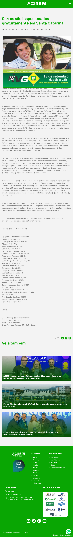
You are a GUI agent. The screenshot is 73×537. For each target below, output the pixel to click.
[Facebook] (66, 338)
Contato (35, 475)
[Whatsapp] (68, 532)
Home (35, 457)
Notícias (35, 473)
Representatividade (58, 468)
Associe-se (36, 478)
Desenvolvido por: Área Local (62, 535)
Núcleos (35, 468)
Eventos (35, 465)
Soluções (36, 470)
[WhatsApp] (69, 338)
